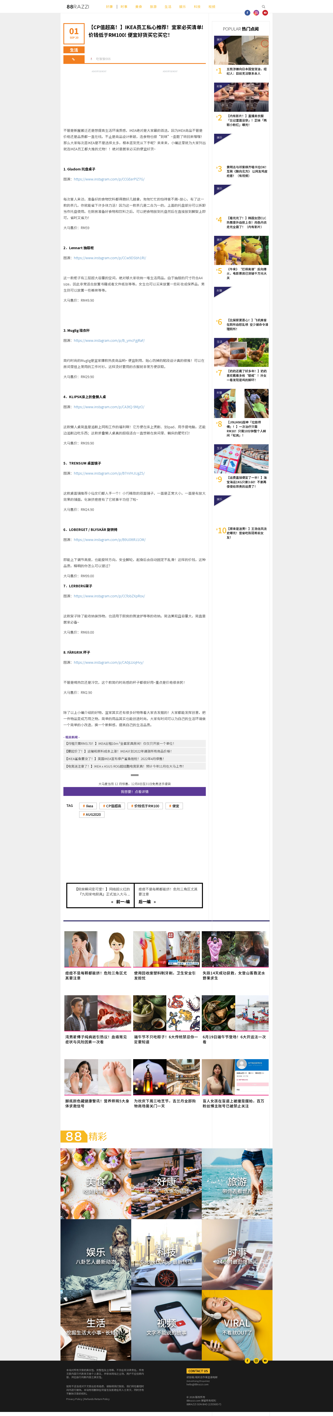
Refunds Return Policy (97, 1399)
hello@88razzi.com (198, 1384)
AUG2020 (93, 814)
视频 (212, 6)
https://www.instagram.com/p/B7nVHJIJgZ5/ (109, 473)
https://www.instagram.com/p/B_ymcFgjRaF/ (109, 340)
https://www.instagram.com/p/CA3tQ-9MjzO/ (109, 406)
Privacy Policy (74, 1399)
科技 (197, 6)
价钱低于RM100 (146, 805)
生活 (168, 6)
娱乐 (182, 6)
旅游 (153, 6)
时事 (124, 6)
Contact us (198, 1371)
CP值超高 (113, 805)
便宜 (175, 805)
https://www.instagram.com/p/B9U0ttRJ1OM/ (110, 539)
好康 (109, 6)
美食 (138, 6)
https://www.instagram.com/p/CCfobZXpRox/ (109, 595)
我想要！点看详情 (135, 791)
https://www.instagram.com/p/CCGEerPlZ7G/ (109, 178)
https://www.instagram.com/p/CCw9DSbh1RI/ (110, 257)
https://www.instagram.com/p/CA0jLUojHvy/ (109, 662)
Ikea (89, 805)
